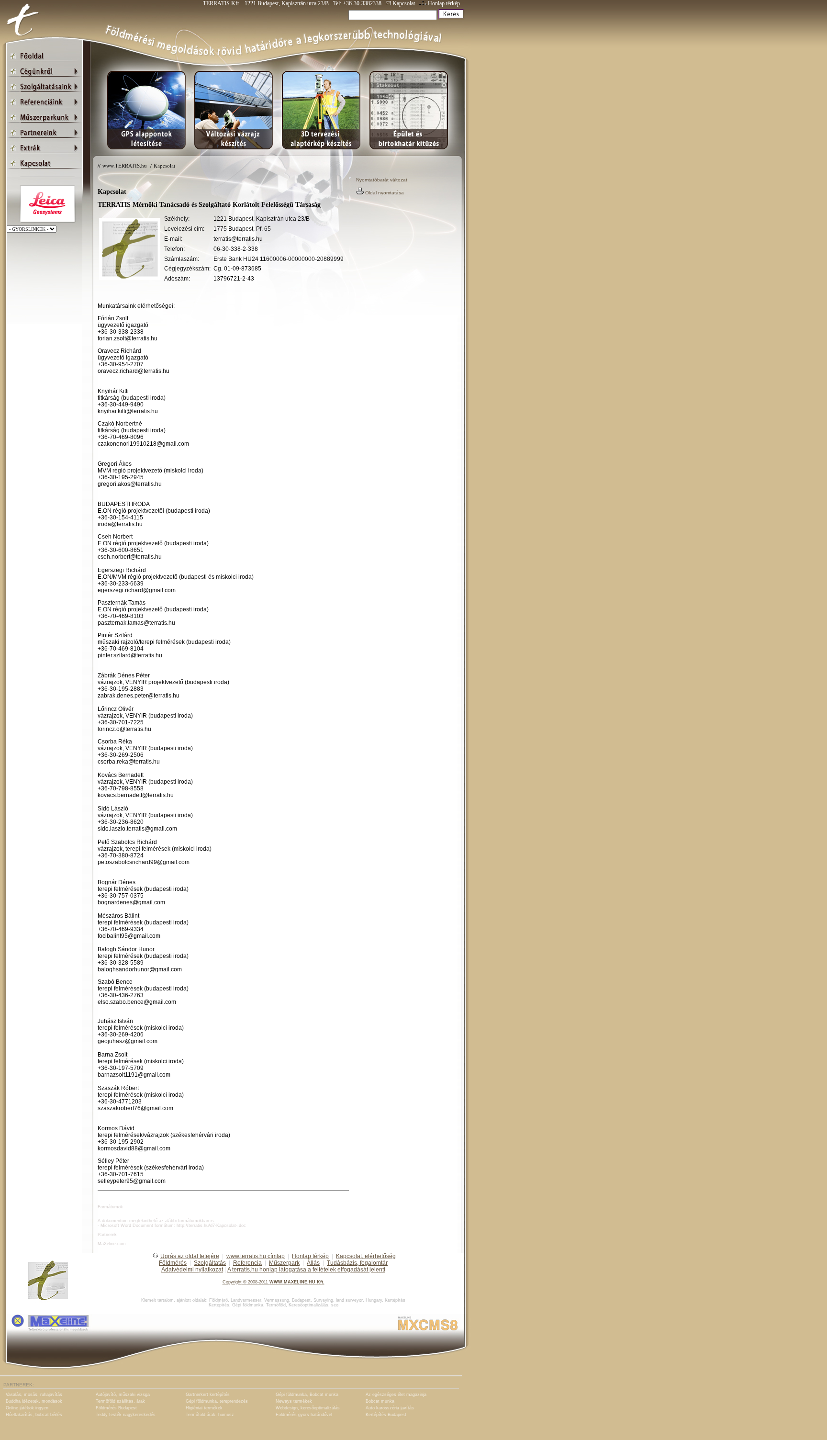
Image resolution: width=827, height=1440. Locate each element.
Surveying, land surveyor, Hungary (347, 1300)
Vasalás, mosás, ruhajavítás (34, 1394)
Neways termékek (294, 1401)
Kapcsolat (403, 3)
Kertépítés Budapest (386, 1414)
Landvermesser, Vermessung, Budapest (271, 1300)
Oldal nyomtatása (384, 192)
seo (334, 1305)
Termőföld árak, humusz (210, 1414)
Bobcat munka (380, 1401)
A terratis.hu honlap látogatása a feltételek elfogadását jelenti (306, 1269)
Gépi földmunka (247, 1305)
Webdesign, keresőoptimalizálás (308, 1408)
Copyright (232, 1282)
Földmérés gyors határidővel (304, 1414)
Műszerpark (284, 1263)
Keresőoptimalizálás (308, 1305)
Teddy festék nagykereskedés (126, 1414)
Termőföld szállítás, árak (120, 1401)
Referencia (247, 1263)
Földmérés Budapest (116, 1408)
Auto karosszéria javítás (390, 1408)
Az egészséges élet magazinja (396, 1394)
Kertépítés (395, 1300)
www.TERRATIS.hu (125, 165)
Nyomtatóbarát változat (381, 179)
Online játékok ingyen (27, 1408)
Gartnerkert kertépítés (208, 1394)
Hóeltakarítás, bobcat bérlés (34, 1414)
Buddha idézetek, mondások (34, 1401)
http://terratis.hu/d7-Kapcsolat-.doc (211, 1225)
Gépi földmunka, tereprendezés (217, 1401)
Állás (313, 1263)
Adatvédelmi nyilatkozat (192, 1269)
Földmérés (173, 1263)
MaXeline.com (112, 1243)
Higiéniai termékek (204, 1408)
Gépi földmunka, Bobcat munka (307, 1394)
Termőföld (276, 1305)
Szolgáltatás (210, 1263)
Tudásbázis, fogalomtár (357, 1263)
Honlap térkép (443, 3)
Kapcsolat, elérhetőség (366, 1256)
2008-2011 (257, 1282)
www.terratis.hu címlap (255, 1256)
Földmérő (218, 1300)
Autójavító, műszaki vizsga (123, 1394)
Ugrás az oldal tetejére (189, 1256)
